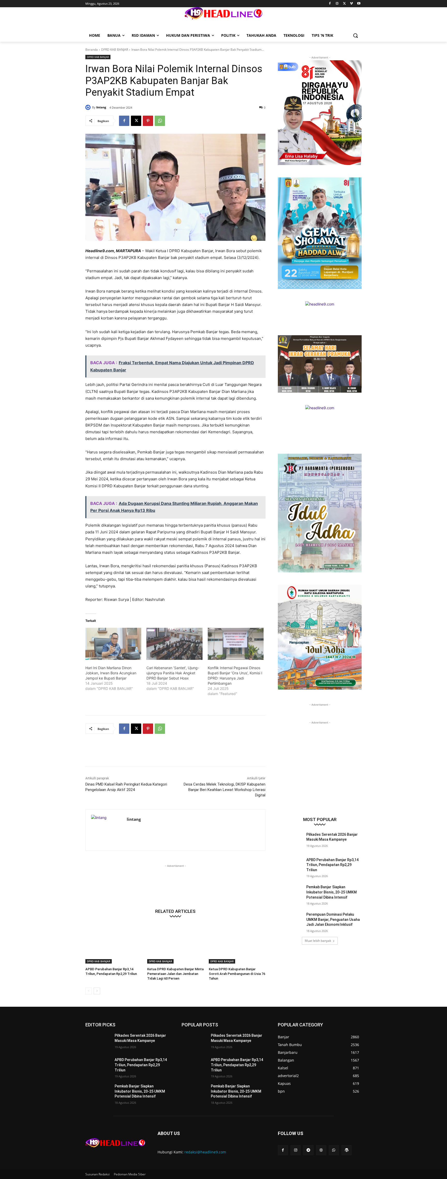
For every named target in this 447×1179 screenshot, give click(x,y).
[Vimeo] (351, 4)
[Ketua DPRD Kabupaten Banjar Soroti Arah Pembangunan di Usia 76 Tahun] (237, 944)
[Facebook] (330, 4)
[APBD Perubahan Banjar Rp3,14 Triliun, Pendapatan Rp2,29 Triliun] (113, 944)
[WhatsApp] (160, 121)
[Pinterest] (148, 121)
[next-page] (97, 991)
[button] (355, 35)
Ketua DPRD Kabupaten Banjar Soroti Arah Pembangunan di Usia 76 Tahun (237, 973)
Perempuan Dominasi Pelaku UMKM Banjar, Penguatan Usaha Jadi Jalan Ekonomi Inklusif (333, 919)
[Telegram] (308, 1150)
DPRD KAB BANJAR (114, 49)
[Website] (321, 1150)
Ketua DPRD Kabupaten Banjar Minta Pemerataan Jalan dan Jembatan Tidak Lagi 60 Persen (175, 973)
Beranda (91, 49)
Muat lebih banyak (318, 940)
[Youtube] (359, 4)
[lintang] (88, 107)
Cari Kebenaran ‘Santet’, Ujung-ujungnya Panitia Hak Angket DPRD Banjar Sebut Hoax (172, 673)
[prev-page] (88, 991)
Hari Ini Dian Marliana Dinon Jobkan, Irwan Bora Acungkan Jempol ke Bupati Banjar (110, 673)
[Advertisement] (179, 753)
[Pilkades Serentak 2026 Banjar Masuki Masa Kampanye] (290, 841)
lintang (101, 107)
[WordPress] (346, 1150)
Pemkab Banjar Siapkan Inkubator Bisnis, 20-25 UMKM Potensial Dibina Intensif (331, 892)
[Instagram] (337, 4)
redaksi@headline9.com (205, 1152)
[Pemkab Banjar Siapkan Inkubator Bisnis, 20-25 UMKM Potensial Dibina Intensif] (290, 893)
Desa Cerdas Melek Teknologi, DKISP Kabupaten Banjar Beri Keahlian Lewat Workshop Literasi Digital (224, 789)
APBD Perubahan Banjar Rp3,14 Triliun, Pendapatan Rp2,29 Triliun (332, 865)
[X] (344, 4)
